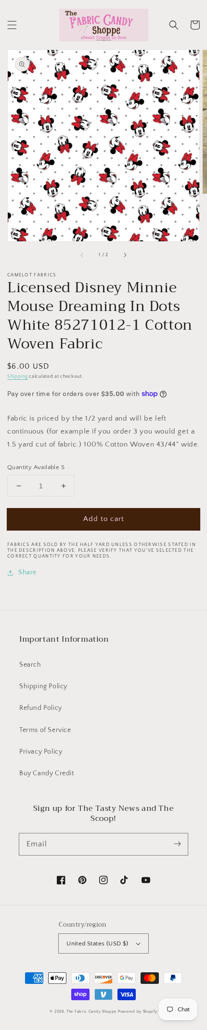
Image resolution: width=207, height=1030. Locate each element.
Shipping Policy (43, 686)
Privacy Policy (40, 752)
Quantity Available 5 (36, 467)
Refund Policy (40, 708)
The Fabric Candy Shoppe (91, 1011)
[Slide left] (82, 254)
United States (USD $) (97, 943)
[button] (12, 25)
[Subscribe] (177, 844)
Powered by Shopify (137, 1011)
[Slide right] (124, 254)
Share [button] (27, 572)
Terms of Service (45, 730)
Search (30, 665)
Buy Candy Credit (46, 773)
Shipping (17, 376)
